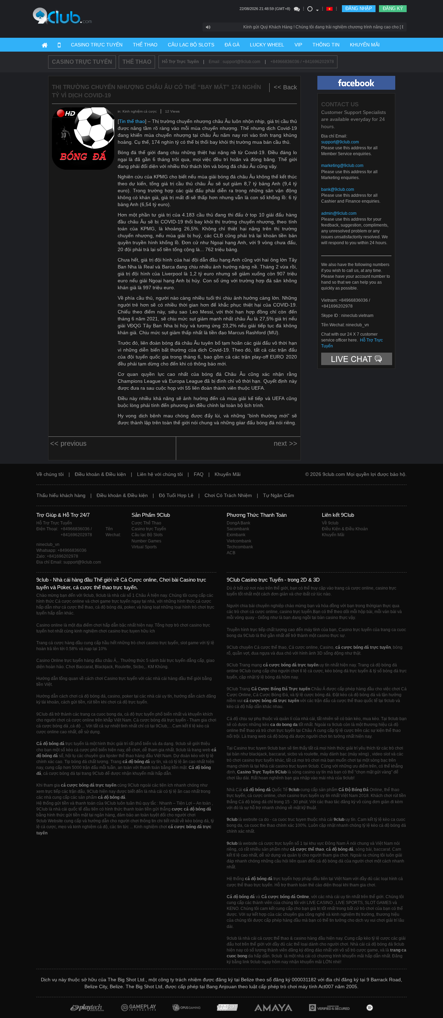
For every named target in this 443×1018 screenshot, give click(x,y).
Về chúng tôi (50, 474)
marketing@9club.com (342, 165)
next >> (285, 443)
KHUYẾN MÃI (365, 44)
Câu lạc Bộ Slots (147, 534)
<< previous (68, 443)
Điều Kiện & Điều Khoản (345, 528)
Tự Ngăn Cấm (278, 495)
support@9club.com (340, 142)
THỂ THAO (145, 44)
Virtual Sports (144, 547)
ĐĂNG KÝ (393, 8)
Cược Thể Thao (146, 523)
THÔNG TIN (326, 44)
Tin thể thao (132, 121)
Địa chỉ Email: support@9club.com (68, 562)
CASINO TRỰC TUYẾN (97, 44)
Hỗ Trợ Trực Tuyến (180, 61)
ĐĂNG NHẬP (358, 8)
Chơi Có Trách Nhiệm (228, 495)
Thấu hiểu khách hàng (60, 495)
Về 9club (330, 523)
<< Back (285, 87)
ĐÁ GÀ (232, 44)
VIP (298, 44)
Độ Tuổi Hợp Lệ (176, 495)
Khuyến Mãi (228, 474)
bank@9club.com (337, 189)
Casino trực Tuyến (149, 528)
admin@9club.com (338, 213)
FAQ (199, 474)
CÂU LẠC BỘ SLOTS (191, 44)
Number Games (146, 541)
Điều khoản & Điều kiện (100, 474)
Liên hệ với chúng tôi (160, 474)
